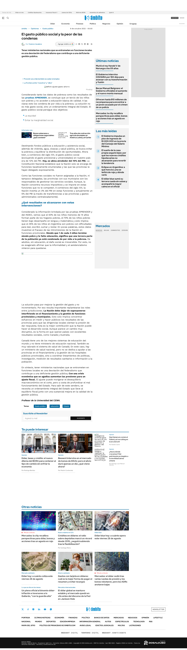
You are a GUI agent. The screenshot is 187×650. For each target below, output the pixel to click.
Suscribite (81, 418)
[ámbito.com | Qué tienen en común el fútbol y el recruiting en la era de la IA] (101, 440)
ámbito (24, 28)
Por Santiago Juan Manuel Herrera (117, 464)
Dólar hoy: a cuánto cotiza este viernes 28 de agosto (37, 577)
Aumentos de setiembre (97, 12)
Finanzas (79, 24)
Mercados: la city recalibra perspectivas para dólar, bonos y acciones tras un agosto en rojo (111, 117)
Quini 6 (111, 12)
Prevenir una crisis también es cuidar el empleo (42, 79)
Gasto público (47, 28)
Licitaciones (135, 625)
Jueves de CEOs (67, 12)
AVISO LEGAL (85, 625)
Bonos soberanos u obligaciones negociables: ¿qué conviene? (43, 135)
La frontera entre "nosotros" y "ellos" (38, 83)
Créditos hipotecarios (34, 12)
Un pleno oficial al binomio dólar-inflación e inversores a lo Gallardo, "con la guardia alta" (38, 593)
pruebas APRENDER (36, 97)
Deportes (51, 621)
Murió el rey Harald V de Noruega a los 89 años (108, 67)
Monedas (99, 230)
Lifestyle (158, 618)
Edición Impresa (67, 621)
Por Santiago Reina (64, 548)
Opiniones (35, 28)
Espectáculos (122, 621)
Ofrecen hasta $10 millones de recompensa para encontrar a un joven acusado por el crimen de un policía (112, 103)
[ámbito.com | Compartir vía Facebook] (79, 44)
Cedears (125, 230)
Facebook (28, 609)
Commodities (115, 230)
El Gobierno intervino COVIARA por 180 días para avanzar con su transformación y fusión (111, 78)
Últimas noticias (42, 618)
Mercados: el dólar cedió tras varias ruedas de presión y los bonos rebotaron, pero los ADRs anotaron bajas (111, 580)
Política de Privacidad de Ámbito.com (57, 625)
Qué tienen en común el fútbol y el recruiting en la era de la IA (118, 439)
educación (55, 406)
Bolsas (106, 230)
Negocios (106, 24)
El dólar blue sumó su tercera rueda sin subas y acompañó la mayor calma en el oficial (114, 182)
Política (93, 24)
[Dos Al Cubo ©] (154, 643)
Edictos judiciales (104, 625)
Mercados (119, 618)
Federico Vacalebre (35, 44)
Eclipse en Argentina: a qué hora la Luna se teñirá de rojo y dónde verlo (113, 171)
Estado (66, 406)
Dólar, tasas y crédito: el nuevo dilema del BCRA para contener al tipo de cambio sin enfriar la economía (39, 462)
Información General (90, 621)
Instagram (33, 609)
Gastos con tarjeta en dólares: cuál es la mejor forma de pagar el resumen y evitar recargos (75, 579)
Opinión (120, 24)
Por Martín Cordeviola (65, 470)
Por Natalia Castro (114, 444)
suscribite (175, 17)
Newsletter (182, 23)
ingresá (182, 17)
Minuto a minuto (29, 532)
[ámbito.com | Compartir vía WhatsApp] (76, 44)
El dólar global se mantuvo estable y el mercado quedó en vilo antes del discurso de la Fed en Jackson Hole (74, 594)
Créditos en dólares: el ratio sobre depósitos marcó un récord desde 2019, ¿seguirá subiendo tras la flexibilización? (75, 539)
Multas (121, 625)
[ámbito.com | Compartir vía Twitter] (82, 44)
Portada (26, 618)
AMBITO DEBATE (114, 633)
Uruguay (133, 24)
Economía (65, 24)
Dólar (52, 24)
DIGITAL (69, 633)
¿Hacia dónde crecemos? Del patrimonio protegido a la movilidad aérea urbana (118, 456)
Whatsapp (51, 609)
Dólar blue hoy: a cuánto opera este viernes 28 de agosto (110, 537)
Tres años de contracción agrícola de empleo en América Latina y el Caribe (80, 135)
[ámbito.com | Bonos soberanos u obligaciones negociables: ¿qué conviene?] (27, 135)
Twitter (23, 609)
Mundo (38, 621)
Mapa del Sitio (28, 625)
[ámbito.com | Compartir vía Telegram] (88, 44)
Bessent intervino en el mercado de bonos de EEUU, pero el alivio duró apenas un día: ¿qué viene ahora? (74, 462)
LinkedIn (39, 609)
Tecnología (139, 621)
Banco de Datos (101, 618)
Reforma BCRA (80, 12)
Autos (108, 621)
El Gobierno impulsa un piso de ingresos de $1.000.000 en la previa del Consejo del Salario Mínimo (114, 141)
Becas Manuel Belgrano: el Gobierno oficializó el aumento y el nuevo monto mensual (111, 91)
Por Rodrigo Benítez (28, 470)
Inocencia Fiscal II (51, 12)
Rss (150, 621)
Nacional (26, 621)
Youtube (45, 609)
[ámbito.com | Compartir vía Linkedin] (85, 44)
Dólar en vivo (19, 12)
